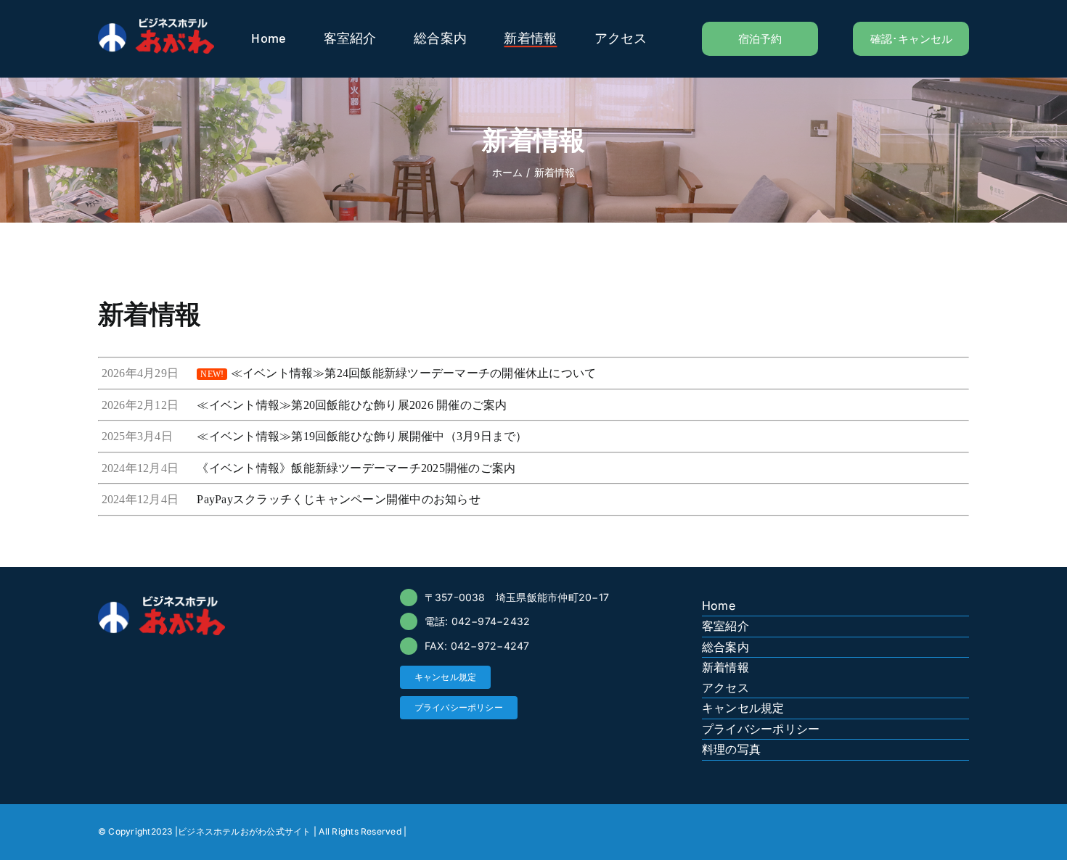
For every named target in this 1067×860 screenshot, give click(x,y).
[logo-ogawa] (156, 24)
